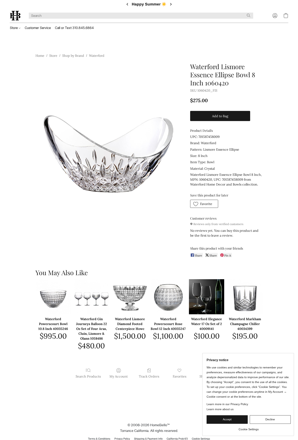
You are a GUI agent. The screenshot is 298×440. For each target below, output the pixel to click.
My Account (118, 376)
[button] (15, 16)
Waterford (96, 56)
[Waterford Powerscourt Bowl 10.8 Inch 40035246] (53, 296)
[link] (249, 428)
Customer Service (38, 28)
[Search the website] (248, 15)
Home (39, 56)
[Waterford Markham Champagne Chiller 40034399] (245, 296)
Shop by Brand (73, 56)
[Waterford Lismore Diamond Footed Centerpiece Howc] (129, 296)
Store (14, 28)
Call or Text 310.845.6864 (74, 28)
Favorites (179, 376)
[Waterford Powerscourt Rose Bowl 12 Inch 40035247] (168, 296)
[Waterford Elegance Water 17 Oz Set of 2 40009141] (206, 296)
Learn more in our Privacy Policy (227, 404)
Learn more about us (220, 409)
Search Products (88, 376)
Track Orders (149, 376)
